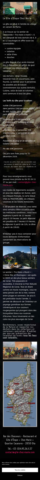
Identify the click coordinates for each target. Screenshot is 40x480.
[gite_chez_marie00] (20, 3)
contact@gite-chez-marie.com (20, 452)
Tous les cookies (20, 470)
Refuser (20, 475)
